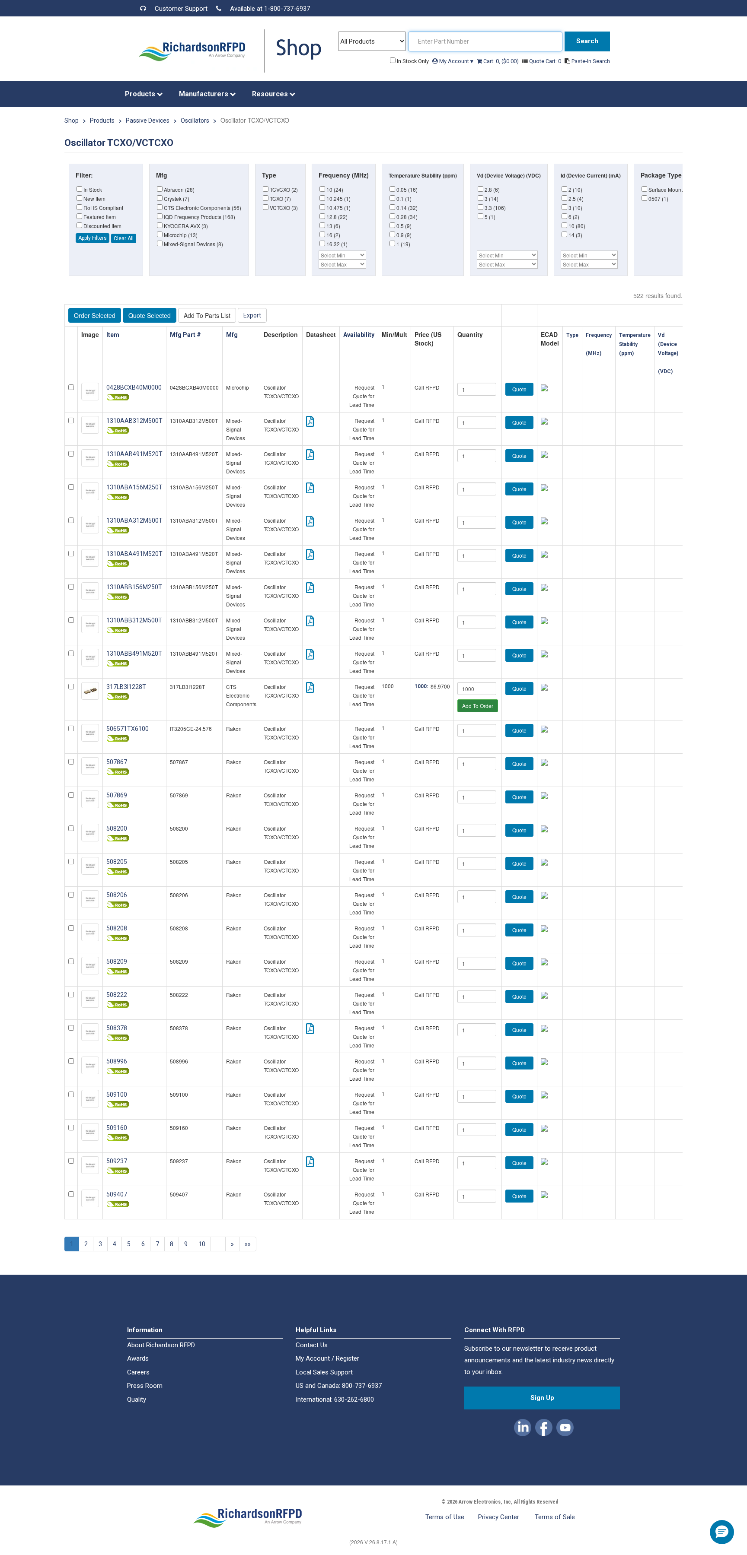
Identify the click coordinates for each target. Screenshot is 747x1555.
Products (141, 94)
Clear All (124, 238)
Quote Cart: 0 (545, 61)
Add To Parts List (207, 315)
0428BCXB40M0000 (134, 387)
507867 (116, 761)
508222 (116, 994)
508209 (116, 961)
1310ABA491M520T (134, 553)
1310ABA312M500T (134, 520)
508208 (116, 928)
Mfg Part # (186, 334)
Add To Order (477, 705)
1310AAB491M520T (134, 454)
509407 (116, 1194)
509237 (116, 1161)
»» (248, 1244)
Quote (519, 389)
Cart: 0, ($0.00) (501, 61)
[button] (523, 1426)
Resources (271, 94)
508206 (116, 895)
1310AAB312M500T (134, 420)
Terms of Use (444, 1517)
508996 (116, 1061)
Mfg (232, 334)
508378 (116, 1028)
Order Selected (94, 315)
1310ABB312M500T (134, 620)
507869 (116, 795)
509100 (116, 1094)
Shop (71, 120)
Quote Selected (149, 315)
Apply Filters (92, 238)
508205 (116, 861)
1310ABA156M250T (134, 487)
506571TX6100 (127, 728)
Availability (358, 334)
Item (113, 334)
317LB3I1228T (126, 686)
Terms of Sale (555, 1517)
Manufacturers (204, 94)
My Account (455, 61)
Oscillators (195, 120)
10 (201, 1244)
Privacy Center (499, 1517)
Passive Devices (147, 120)
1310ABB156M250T (134, 587)
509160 (116, 1127)
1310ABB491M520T (134, 653)
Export (252, 315)
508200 (116, 828)
